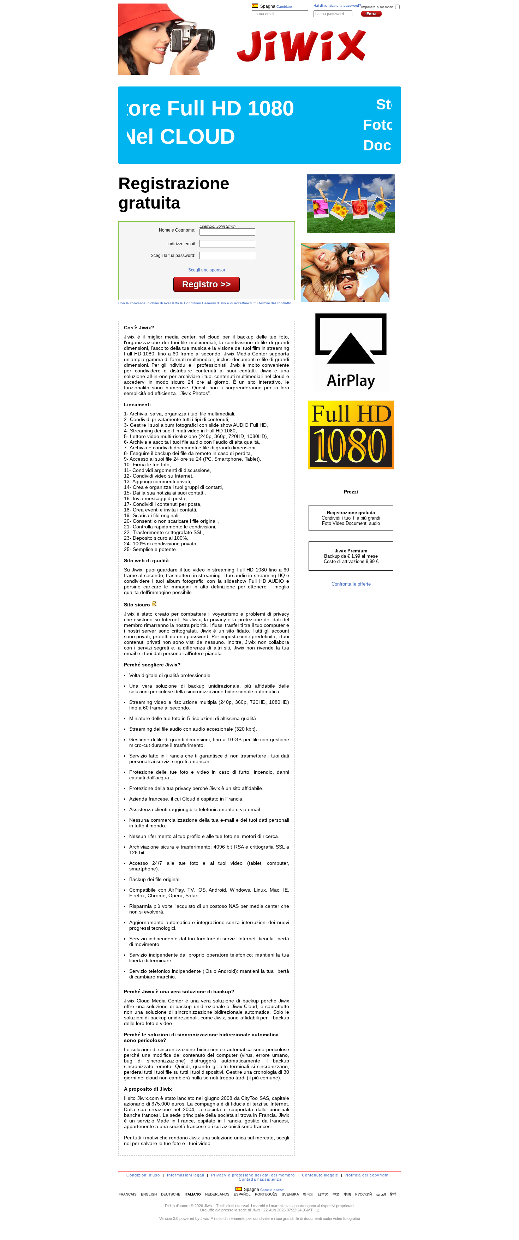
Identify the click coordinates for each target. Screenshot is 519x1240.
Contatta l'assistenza (260, 1179)
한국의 (308, 1194)
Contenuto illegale (320, 1175)
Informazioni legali (185, 1175)
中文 (336, 1194)
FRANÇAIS (128, 1194)
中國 (347, 1194)
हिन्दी (393, 1194)
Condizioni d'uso (143, 1175)
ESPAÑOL (242, 1194)
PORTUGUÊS (266, 1194)
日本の (323, 1194)
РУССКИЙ (363, 1194)
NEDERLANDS (217, 1194)
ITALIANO (193, 1194)
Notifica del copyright (367, 1175)
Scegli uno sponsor (206, 270)
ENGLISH (149, 1194)
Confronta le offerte (351, 584)
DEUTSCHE (170, 1194)
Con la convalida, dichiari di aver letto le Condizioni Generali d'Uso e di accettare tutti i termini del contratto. (205, 303)
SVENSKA (290, 1194)
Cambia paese (272, 1190)
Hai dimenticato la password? (337, 5)
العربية (381, 1194)
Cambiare (284, 6)
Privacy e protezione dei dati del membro (253, 1175)
